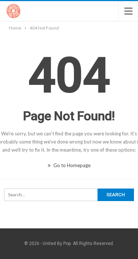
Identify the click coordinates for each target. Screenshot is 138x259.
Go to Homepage (71, 165)
